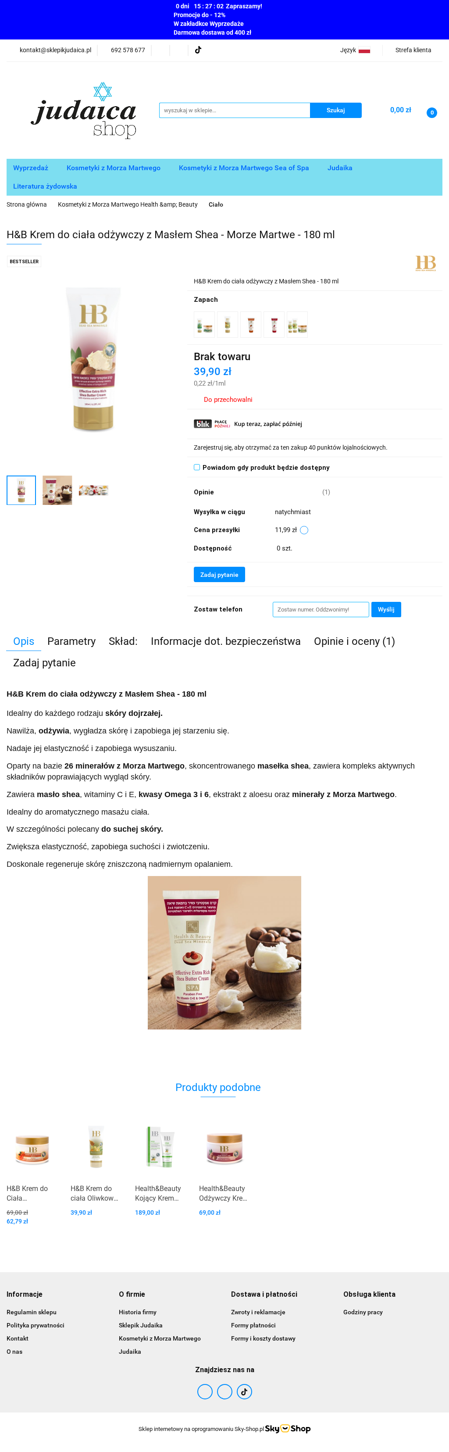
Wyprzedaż (31, 168)
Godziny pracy (363, 1312)
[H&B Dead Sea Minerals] (426, 262)
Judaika (341, 168)
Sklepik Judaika (141, 1325)
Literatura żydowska (46, 186)
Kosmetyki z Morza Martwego (114, 168)
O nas (14, 1351)
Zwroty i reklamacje (258, 1312)
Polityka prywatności (35, 1325)
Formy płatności (253, 1325)
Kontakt (18, 1338)
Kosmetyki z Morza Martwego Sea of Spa (245, 168)
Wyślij (386, 609)
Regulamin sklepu (32, 1312)
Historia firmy (138, 1312)
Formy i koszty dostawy (263, 1338)
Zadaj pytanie (219, 574)
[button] (25, 1294)
